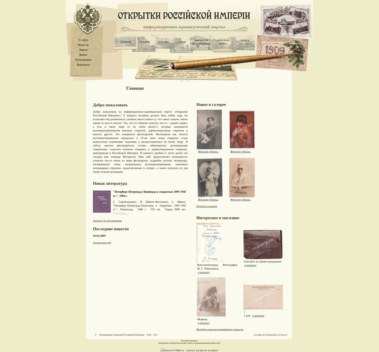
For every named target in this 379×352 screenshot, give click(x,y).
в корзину (204, 272)
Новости (83, 44)
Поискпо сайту (245, 42)
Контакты (83, 64)
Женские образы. (208, 151)
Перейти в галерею (206, 206)
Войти (83, 54)
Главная (125, 42)
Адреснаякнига (223, 42)
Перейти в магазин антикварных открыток (219, 329)
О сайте (83, 40)
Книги (83, 49)
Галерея (144, 42)
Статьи (181, 42)
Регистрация (83, 59)
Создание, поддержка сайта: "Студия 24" (271, 334)
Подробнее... (120, 213)
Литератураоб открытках (201, 42)
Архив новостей (102, 242)
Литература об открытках (107, 220)
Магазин (163, 42)
